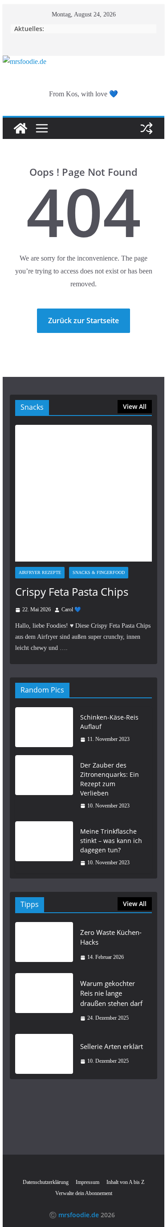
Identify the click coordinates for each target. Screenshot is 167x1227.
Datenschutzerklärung (46, 1182)
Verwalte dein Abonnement (83, 1193)
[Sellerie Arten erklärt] (44, 1054)
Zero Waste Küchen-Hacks (111, 937)
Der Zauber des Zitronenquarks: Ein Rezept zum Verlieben (109, 779)
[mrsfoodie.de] (24, 61)
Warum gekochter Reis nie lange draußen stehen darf (111, 993)
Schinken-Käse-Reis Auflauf (109, 722)
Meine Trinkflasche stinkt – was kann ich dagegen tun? (111, 840)
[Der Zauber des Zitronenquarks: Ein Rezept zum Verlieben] (44, 785)
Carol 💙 (71, 609)
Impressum (87, 1182)
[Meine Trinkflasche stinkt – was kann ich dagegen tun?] (44, 847)
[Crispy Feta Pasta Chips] (83, 493)
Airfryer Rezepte (40, 572)
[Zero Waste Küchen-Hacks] (44, 945)
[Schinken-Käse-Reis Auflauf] (44, 728)
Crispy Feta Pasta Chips (71, 591)
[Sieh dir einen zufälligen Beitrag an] (146, 128)
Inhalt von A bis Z (125, 1182)
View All (135, 406)
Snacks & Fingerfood (99, 572)
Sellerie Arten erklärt (111, 1046)
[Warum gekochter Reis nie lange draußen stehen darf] (44, 1001)
